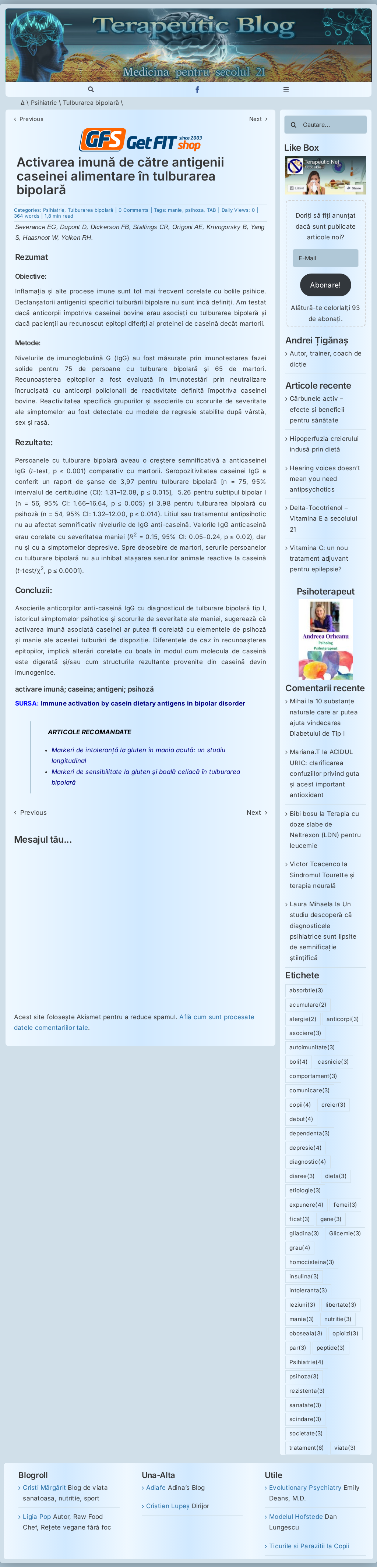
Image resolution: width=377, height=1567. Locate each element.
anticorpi (343, 1018)
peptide (331, 1347)
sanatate (305, 1405)
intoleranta (308, 1290)
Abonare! (325, 285)
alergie (303, 1018)
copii (300, 1104)
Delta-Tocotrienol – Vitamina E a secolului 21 (323, 518)
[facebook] (197, 89)
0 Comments (134, 210)
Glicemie (345, 1233)
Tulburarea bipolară (91, 102)
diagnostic (307, 1161)
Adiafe (156, 1487)
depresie (305, 1147)
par (298, 1347)
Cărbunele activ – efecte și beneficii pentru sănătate (317, 409)
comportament (313, 1075)
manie (175, 210)
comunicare (309, 1090)
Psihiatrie (44, 102)
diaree (302, 1175)
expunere (306, 1204)
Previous (31, 118)
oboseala (306, 1333)
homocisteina (311, 1262)
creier (333, 1104)
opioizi (345, 1333)
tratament (306, 1447)
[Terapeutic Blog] (188, 11)
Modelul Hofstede (296, 1516)
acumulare (308, 1004)
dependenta (309, 1133)
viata (345, 1447)
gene (331, 1219)
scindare (305, 1419)
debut (301, 1119)
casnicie (333, 1061)
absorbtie (306, 990)
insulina (304, 1276)
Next (255, 118)
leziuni (302, 1304)
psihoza (194, 210)
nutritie (338, 1319)
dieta (336, 1175)
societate (306, 1433)
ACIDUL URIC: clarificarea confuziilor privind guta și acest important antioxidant (324, 773)
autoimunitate (312, 1047)
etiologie (305, 1190)
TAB (211, 210)
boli (298, 1061)
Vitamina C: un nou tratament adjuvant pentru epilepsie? (319, 558)
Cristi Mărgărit (44, 1487)
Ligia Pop (37, 1516)
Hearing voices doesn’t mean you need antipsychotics (325, 478)
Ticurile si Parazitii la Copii (309, 1546)
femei (345, 1204)
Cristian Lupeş (168, 1506)
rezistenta (307, 1390)
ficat (299, 1219)
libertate (340, 1304)
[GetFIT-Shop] (140, 131)
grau (299, 1247)
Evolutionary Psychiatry (305, 1487)
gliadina (304, 1233)
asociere (305, 1032)
